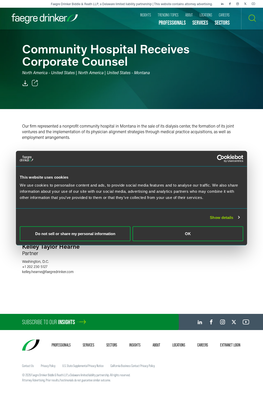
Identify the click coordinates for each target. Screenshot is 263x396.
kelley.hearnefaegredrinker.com (48, 271)
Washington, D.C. (35, 261)
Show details (221, 217)
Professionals (61, 345)
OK (188, 233)
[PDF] (25, 83)
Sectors (111, 345)
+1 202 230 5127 (35, 266)
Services (88, 345)
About (156, 345)
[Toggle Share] (35, 83)
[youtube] (253, 4)
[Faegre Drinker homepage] (45, 19)
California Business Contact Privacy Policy (132, 366)
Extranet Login (230, 345)
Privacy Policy (48, 366)
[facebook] (230, 4)
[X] (245, 4)
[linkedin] (222, 4)
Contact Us (28, 366)
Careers (202, 345)
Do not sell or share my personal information (75, 233)
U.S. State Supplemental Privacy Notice (83, 366)
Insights (134, 345)
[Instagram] (237, 4)
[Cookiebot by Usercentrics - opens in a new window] (220, 158)
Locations (178, 345)
